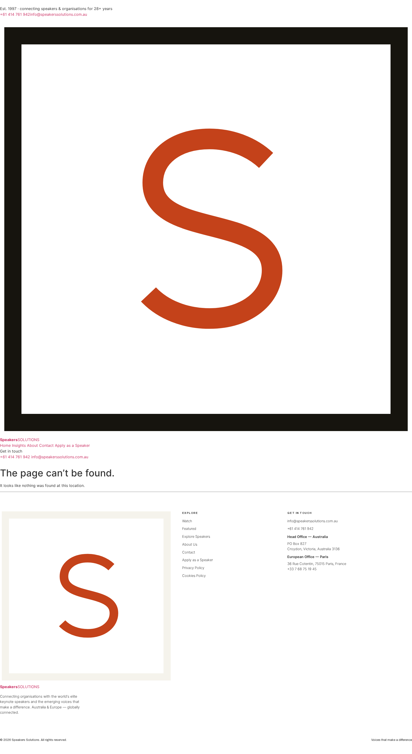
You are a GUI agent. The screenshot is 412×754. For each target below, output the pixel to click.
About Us (189, 544)
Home (5, 445)
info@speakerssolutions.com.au (58, 14)
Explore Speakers (196, 536)
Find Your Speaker (115, 445)
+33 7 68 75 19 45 (302, 569)
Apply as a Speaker (72, 445)
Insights (19, 445)
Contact (46, 445)
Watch (187, 521)
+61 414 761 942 (15, 14)
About (32, 445)
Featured (189, 529)
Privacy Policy (193, 568)
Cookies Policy (194, 576)
